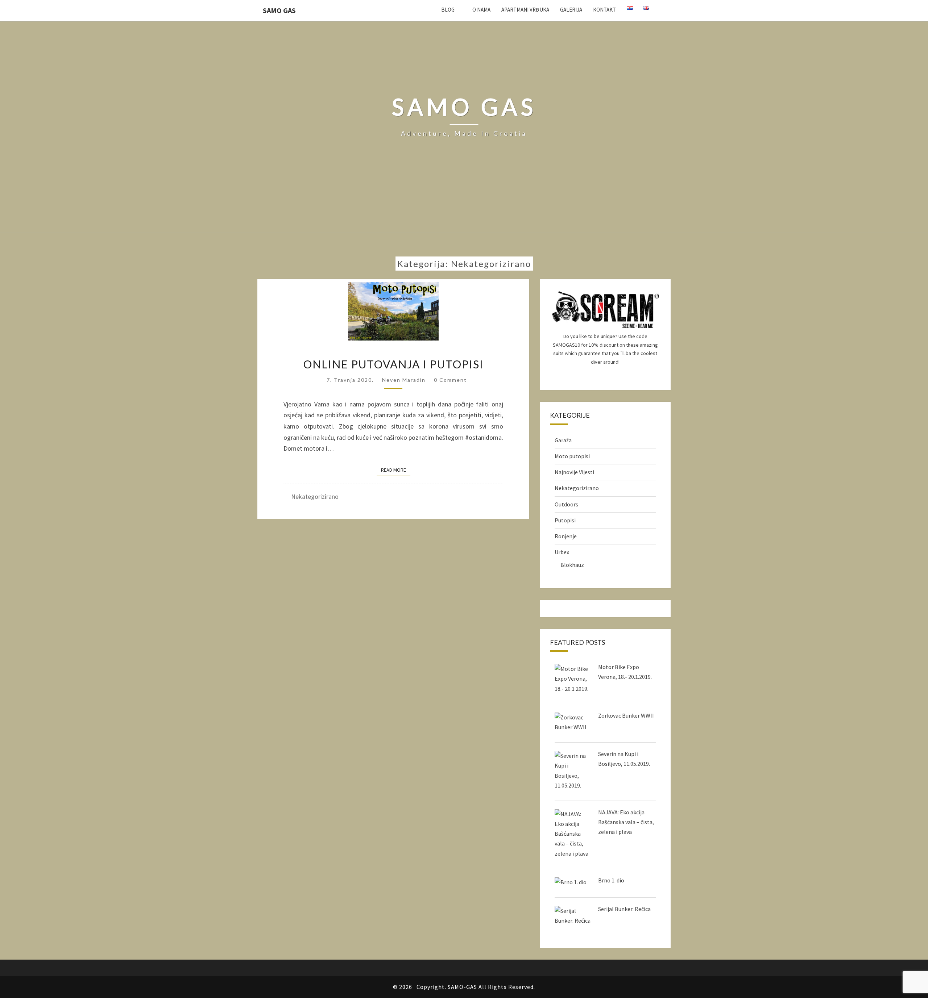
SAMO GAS (279, 10)
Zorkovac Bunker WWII (626, 715)
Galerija (571, 9)
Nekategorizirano (315, 496)
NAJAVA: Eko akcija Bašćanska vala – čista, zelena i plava (626, 822)
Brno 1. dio (611, 880)
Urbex (562, 552)
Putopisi (565, 520)
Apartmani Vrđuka (525, 9)
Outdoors (566, 504)
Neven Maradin (404, 380)
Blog (448, 9)
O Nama (481, 9)
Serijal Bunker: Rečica (624, 909)
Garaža (563, 440)
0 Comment (450, 380)
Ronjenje (566, 536)
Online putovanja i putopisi (393, 364)
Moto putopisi (572, 456)
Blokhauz (572, 564)
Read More (395, 469)
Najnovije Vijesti (574, 472)
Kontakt (604, 9)
